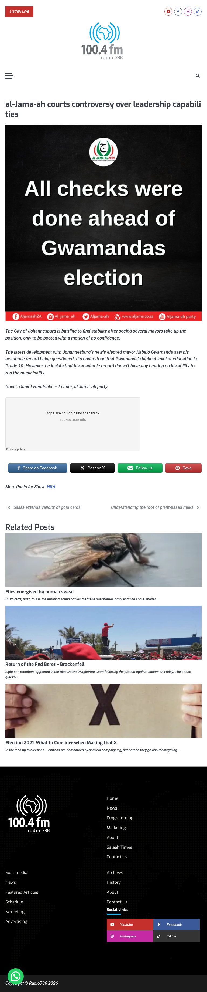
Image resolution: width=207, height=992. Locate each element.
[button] (16, 976)
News (112, 808)
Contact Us (117, 857)
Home (112, 798)
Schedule (14, 902)
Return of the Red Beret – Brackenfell (44, 664)
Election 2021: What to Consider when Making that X (61, 743)
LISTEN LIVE (19, 11)
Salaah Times (119, 847)
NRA (51, 486)
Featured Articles (21, 892)
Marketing (116, 827)
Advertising (16, 921)
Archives (115, 872)
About (112, 837)
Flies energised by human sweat (39, 592)
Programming (120, 818)
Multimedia (16, 872)
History (114, 882)
